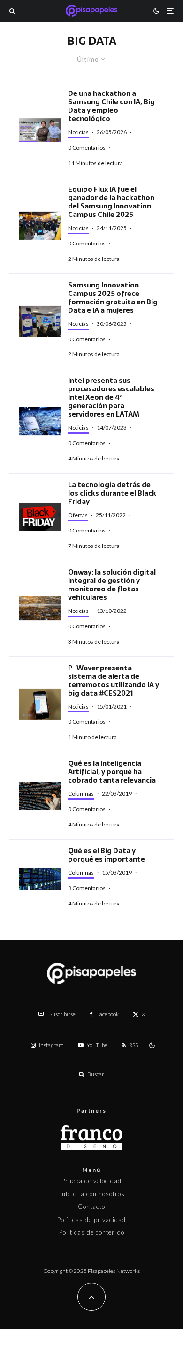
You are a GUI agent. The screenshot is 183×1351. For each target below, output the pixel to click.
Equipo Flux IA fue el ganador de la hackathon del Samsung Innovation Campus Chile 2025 (111, 202)
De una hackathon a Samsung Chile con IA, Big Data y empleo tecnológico (111, 106)
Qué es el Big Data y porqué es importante (106, 855)
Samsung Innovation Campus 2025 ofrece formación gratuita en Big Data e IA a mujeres (113, 298)
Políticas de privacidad (91, 1219)
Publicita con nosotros (91, 1194)
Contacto (91, 1206)
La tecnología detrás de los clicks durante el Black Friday (112, 493)
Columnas (81, 793)
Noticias (78, 132)
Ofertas (78, 514)
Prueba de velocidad (91, 1181)
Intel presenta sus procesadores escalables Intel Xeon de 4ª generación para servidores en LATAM (111, 397)
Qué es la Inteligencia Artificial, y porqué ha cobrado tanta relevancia (112, 771)
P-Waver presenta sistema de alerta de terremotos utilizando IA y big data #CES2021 (113, 680)
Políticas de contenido (91, 1232)
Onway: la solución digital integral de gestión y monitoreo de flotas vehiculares (112, 585)
